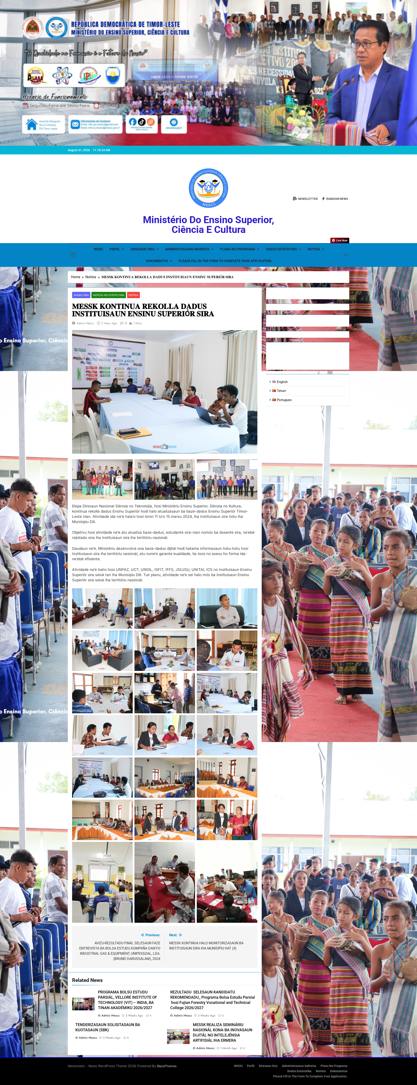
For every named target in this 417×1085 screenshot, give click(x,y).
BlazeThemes (167, 1066)
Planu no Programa (237, 249)
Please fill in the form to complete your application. (225, 261)
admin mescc (85, 323)
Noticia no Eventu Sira (108, 295)
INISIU (98, 249)
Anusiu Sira (81, 295)
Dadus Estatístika (281, 249)
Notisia (314, 249)
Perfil (114, 249)
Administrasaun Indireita (187, 249)
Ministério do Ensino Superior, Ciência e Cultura (208, 224)
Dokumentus (157, 261)
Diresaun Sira (142, 249)
